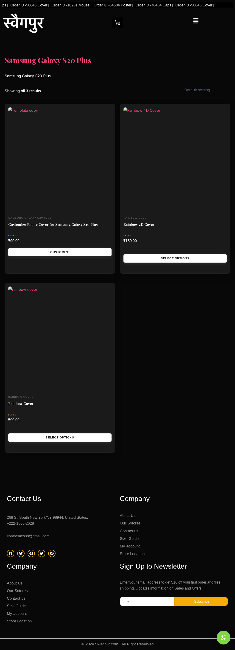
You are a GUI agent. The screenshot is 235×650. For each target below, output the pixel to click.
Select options (175, 258)
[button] (195, 21)
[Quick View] (131, 249)
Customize (60, 252)
